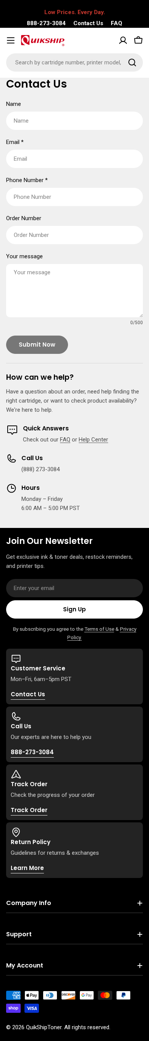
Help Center (93, 439)
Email (15, 142)
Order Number (23, 218)
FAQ (116, 23)
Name (13, 104)
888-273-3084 (46, 23)
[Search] (132, 62)
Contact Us (88, 23)
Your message (24, 256)
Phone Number (27, 180)
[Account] (123, 40)
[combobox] (74, 62)
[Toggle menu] (10, 40)
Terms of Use (99, 629)
